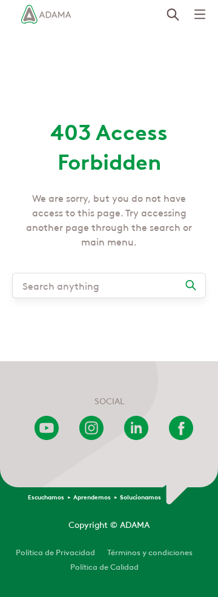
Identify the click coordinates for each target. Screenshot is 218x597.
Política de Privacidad (55, 551)
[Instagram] (91, 436)
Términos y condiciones (150, 551)
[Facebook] (181, 436)
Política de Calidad (104, 566)
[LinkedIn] (136, 436)
